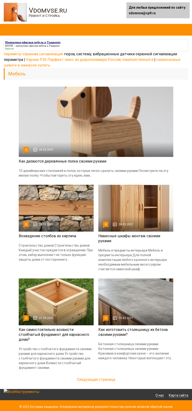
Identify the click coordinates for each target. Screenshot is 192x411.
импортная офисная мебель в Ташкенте (38, 45)
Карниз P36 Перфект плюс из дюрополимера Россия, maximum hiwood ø (89, 59)
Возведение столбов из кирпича (47, 236)
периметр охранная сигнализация (33, 54)
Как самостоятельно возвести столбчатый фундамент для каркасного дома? (54, 334)
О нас (159, 395)
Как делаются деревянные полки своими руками (62, 161)
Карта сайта (178, 395)
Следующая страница (96, 379)
